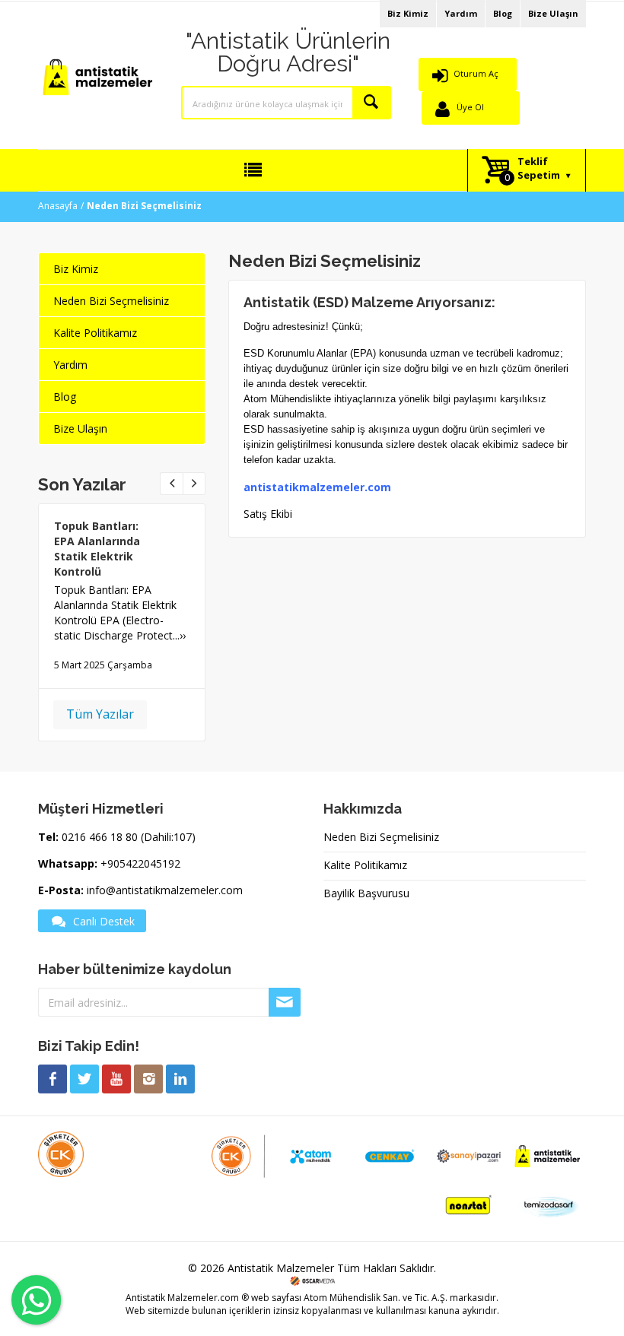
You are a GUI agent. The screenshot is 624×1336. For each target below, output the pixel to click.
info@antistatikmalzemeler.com (165, 890)
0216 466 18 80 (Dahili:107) (129, 837)
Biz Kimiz (407, 13)
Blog (502, 13)
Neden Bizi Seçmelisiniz (111, 301)
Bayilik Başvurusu (366, 893)
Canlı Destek (104, 921)
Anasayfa (58, 205)
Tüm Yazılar (100, 714)
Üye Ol (470, 107)
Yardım (460, 13)
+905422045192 (140, 863)
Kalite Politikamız (95, 332)
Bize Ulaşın (553, 13)
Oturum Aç (476, 73)
